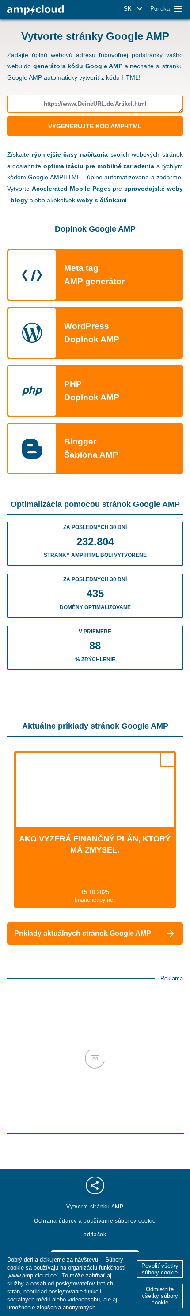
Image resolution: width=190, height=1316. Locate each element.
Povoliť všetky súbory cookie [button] (160, 1269)
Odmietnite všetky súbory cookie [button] (160, 1296)
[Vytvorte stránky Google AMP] (35, 10)
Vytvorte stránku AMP (94, 1207)
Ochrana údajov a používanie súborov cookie (95, 1221)
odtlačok (95, 1234)
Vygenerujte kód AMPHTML (95, 126)
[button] (134, 9)
